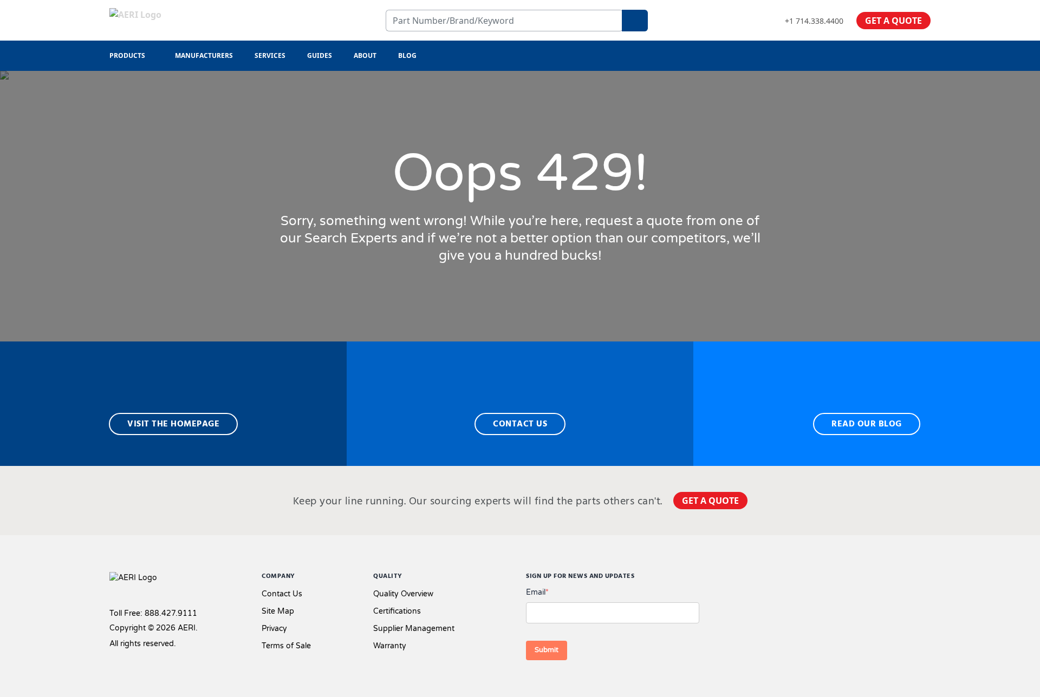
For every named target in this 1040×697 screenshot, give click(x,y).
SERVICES (270, 55)
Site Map (278, 611)
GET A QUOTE (893, 21)
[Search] (635, 20)
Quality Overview (403, 594)
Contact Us (282, 594)
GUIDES (319, 55)
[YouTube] (926, 579)
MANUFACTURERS (204, 55)
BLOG (407, 55)
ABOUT (365, 55)
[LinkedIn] (909, 579)
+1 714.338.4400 (814, 21)
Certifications (397, 611)
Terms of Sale (286, 645)
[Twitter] (891, 579)
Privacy (274, 628)
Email (537, 592)
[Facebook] (871, 579)
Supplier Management (413, 628)
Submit (546, 650)
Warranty (389, 645)
